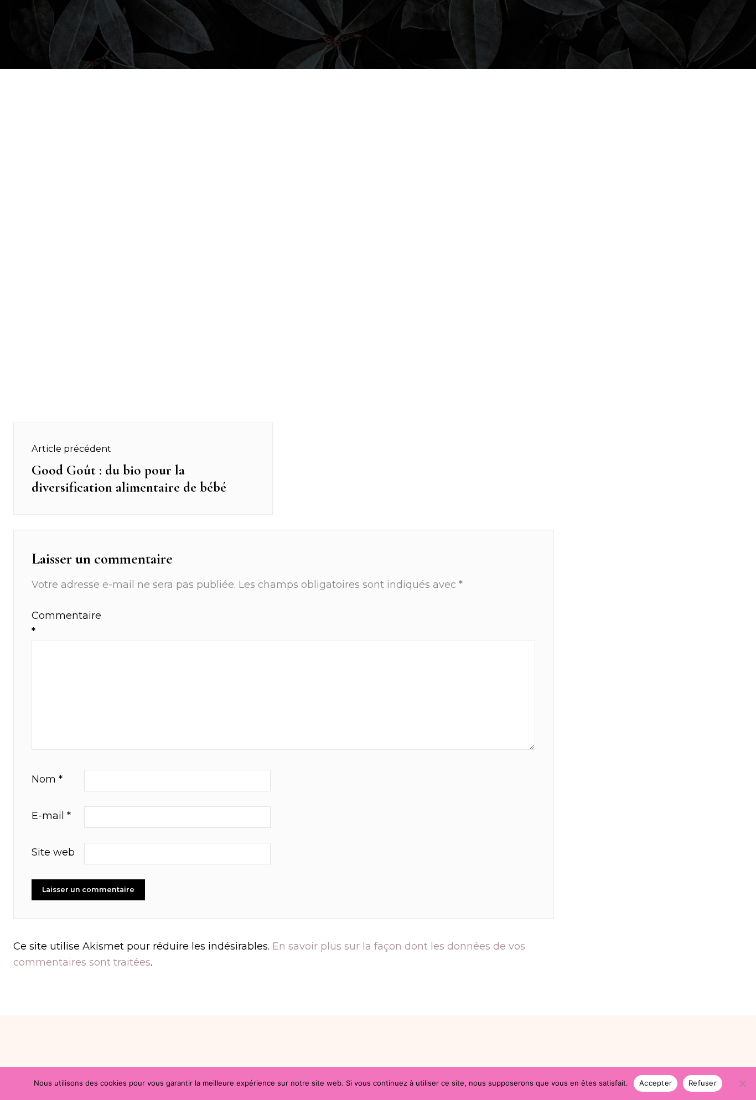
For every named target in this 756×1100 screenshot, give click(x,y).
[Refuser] (742, 1083)
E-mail (51, 816)
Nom (47, 779)
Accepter (655, 1082)
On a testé (67, 13)
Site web (53, 852)
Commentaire (56, 623)
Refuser (702, 1082)
